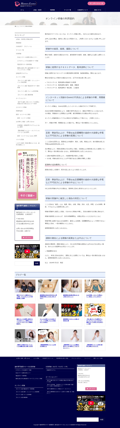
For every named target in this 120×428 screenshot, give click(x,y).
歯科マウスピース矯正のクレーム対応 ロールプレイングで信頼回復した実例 (25, 296)
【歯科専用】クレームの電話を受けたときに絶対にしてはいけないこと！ (71, 346)
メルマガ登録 (20, 139)
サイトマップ (87, 358)
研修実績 (18, 43)
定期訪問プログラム (22, 73)
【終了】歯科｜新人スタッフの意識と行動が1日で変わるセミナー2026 (28, 102)
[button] (96, 3)
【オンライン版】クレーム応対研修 (27, 91)
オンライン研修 (20, 77)
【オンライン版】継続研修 (25, 94)
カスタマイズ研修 (21, 107)
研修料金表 (19, 111)
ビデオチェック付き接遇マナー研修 (27, 60)
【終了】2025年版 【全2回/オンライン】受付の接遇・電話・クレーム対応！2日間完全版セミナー (60, 385)
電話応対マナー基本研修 (24, 64)
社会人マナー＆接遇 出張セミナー (27, 57)
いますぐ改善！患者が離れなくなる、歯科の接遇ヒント (28, 144)
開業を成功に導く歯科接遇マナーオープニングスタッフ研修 (28, 68)
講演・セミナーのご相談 (23, 114)
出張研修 (18, 53)
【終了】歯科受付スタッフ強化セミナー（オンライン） (59, 388)
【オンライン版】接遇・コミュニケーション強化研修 (28, 81)
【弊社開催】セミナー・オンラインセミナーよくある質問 (28, 131)
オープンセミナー (21, 98)
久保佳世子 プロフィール (24, 46)
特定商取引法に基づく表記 (62, 358)
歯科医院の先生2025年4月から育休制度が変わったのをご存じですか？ (48, 296)
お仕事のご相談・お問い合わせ (25, 121)
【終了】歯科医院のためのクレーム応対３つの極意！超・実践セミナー (60, 392)
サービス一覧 (20, 50)
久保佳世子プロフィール (47, 358)
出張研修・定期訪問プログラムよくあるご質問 (28, 126)
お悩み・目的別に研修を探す (24, 39)
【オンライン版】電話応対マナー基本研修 (28, 86)
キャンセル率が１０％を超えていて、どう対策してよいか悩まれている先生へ (48, 320)
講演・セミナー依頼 (98, 358)
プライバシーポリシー (76, 358)
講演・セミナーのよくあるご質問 (27, 136)
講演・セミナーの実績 (23, 118)
